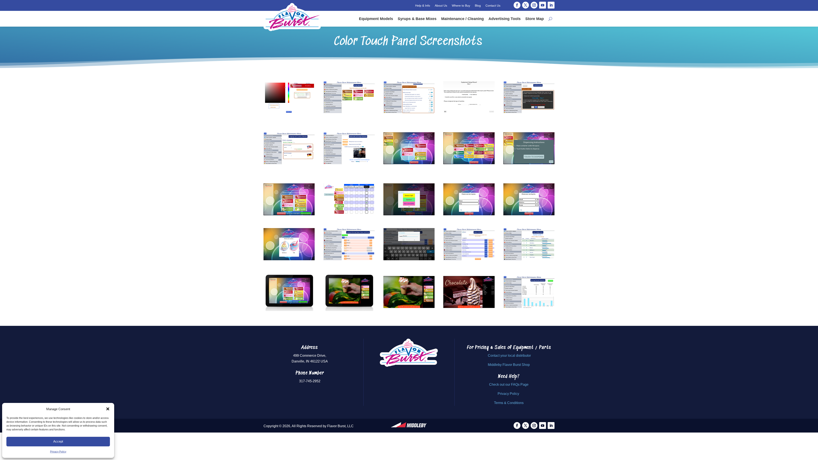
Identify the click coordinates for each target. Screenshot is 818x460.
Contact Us (492, 5)
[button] (108, 409)
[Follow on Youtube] (542, 5)
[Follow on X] (525, 5)
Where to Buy (461, 5)
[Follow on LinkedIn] (551, 5)
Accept (58, 441)
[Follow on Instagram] (534, 5)
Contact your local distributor (509, 355)
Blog (478, 5)
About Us (441, 5)
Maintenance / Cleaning (462, 19)
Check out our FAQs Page (509, 384)
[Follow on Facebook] (517, 5)
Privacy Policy (58, 451)
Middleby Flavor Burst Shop (509, 365)
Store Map (534, 19)
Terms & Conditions (509, 403)
